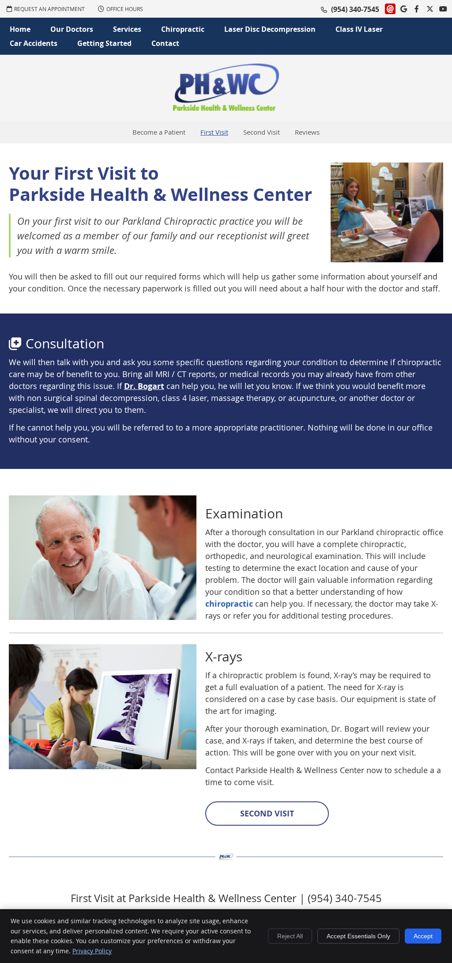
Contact (165, 43)
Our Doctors (71, 29)
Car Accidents (33, 43)
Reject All (290, 936)
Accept (423, 936)
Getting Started (104, 43)
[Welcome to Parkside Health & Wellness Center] (226, 107)
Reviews (307, 132)
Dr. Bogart (144, 386)
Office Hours (124, 8)
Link (390, 9)
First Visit (214, 132)
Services (127, 29)
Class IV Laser (359, 29)
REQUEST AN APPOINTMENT (49, 8)
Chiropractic (182, 29)
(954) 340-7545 (355, 9)
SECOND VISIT (267, 813)
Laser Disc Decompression (270, 29)
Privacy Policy (92, 951)
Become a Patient (158, 132)
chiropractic (229, 603)
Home (20, 29)
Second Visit (261, 132)
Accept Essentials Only (358, 936)
